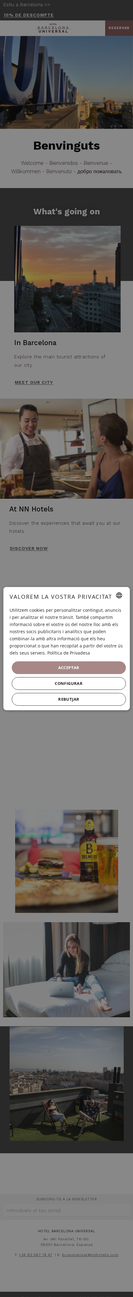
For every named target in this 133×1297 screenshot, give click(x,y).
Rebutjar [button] (68, 699)
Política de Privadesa (68, 653)
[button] (69, 683)
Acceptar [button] (68, 667)
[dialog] (66, 648)
